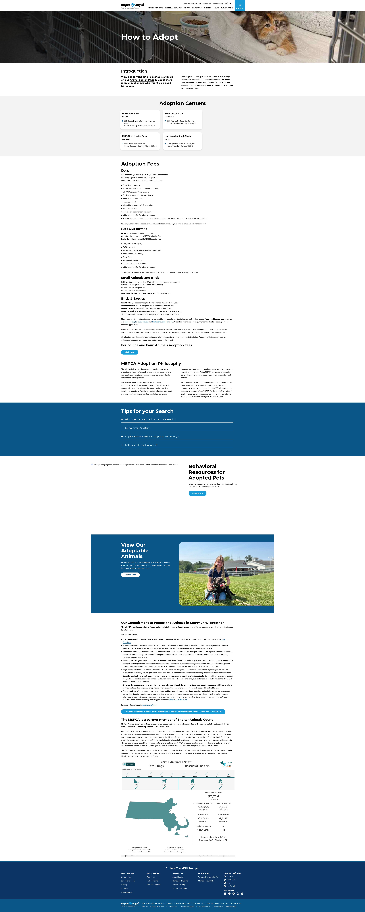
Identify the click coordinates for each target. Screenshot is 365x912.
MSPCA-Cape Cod (175, 113)
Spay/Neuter (178, 877)
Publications (152, 881)
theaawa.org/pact (149, 705)
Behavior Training (180, 881)
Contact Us (126, 877)
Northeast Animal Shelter (178, 136)
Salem (167, 139)
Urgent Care (207, 3)
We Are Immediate (203, 907)
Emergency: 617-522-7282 (192, 3)
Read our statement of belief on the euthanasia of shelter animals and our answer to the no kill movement (173, 712)
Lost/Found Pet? (180, 888)
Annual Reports (154, 885)
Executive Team (128, 881)
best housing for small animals (136, 322)
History (124, 885)
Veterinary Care (155, 8)
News (216, 8)
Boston (125, 117)
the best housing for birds (162, 322)
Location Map (127, 892)
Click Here (129, 352)
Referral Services (173, 8)
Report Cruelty (218, 3)
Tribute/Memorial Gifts (208, 877)
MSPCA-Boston (130, 113)
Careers (207, 8)
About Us (151, 877)
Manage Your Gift (205, 881)
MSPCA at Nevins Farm (134, 136)
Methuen (126, 139)
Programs (197, 8)
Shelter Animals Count (178, 700)
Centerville (169, 117)
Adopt (187, 8)
